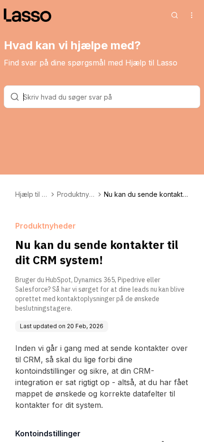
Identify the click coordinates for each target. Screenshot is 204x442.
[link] (146, 194)
